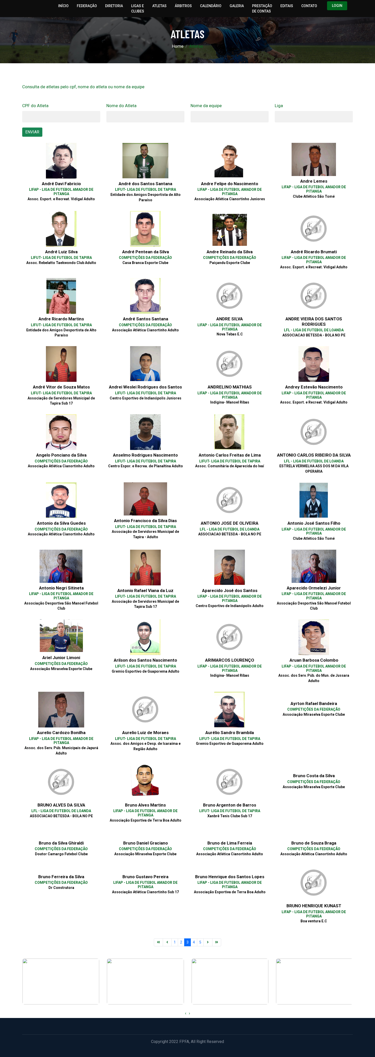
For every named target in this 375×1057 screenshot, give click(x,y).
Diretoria (114, 6)
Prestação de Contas (262, 8)
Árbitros (183, 6)
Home (177, 46)
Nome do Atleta (121, 105)
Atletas (159, 6)
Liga (279, 105)
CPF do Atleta (35, 105)
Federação (87, 6)
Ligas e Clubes (137, 8)
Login (337, 6)
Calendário (210, 6)
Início (63, 6)
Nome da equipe (206, 105)
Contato (309, 6)
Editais (286, 6)
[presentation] (185, 1013)
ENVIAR (32, 132)
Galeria (237, 6)
